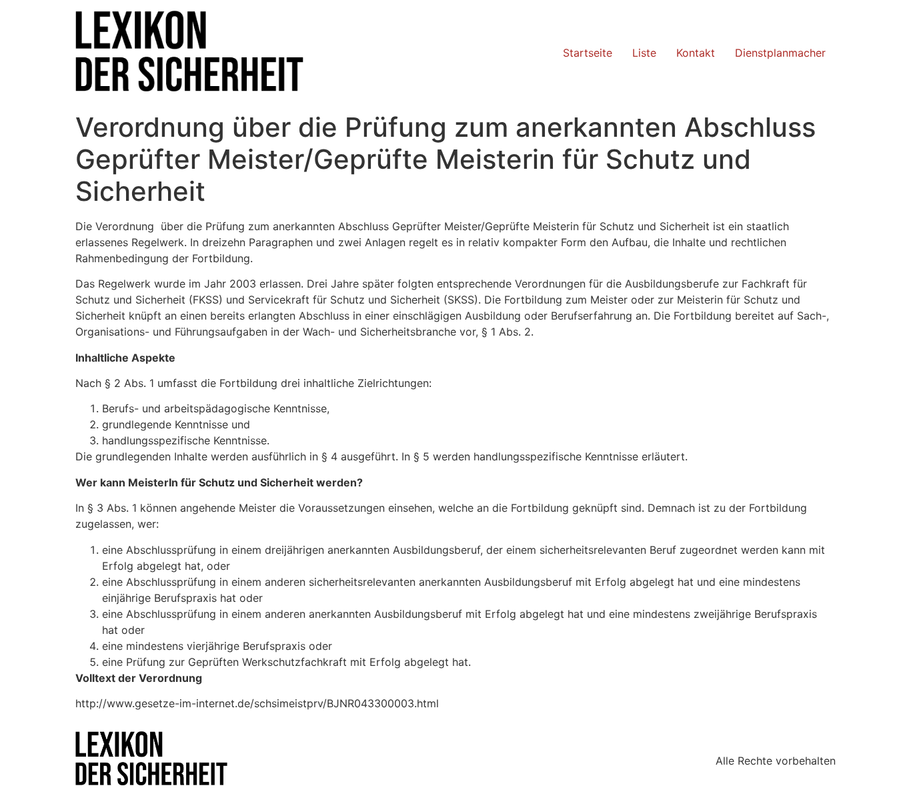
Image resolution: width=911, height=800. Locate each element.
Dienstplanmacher (780, 52)
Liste (644, 52)
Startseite (587, 52)
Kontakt (695, 52)
